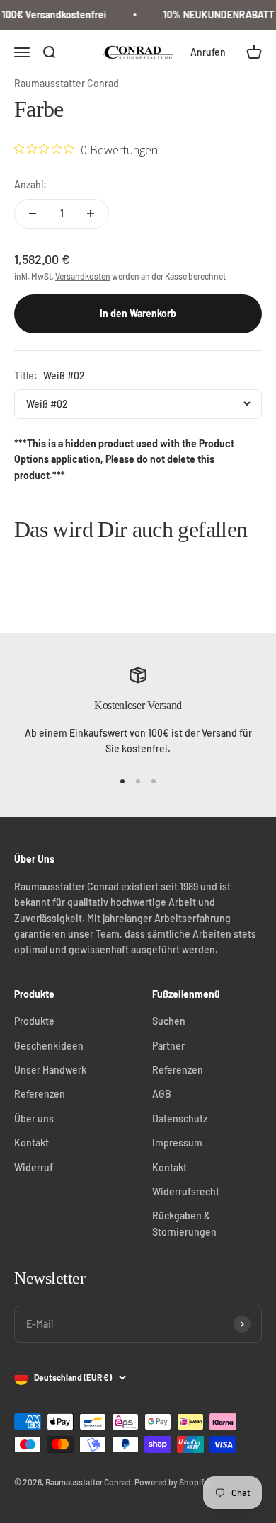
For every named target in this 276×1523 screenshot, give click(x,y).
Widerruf (33, 1167)
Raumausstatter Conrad (66, 83)
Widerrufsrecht (185, 1191)
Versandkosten (82, 276)
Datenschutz (179, 1119)
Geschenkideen (49, 1046)
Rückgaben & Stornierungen (184, 1223)
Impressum (177, 1143)
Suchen (168, 1021)
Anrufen (208, 52)
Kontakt (31, 1143)
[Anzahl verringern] (32, 214)
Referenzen (39, 1094)
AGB (161, 1094)
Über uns (34, 1119)
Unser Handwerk (50, 1070)
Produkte (34, 1021)
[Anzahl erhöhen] (90, 214)
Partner (168, 1046)
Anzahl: (30, 184)
